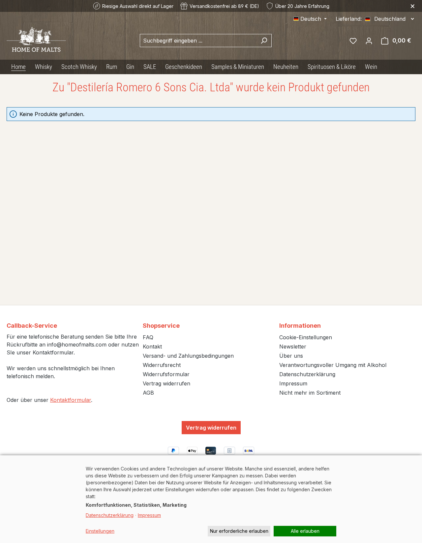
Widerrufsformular (166, 374)
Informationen (300, 325)
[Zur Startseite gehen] (36, 39)
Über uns (291, 355)
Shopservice (161, 325)
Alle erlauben (305, 531)
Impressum (293, 383)
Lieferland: (349, 18)
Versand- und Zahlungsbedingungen (188, 355)
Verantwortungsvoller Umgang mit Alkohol (332, 365)
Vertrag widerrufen (166, 383)
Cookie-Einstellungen (305, 337)
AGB (148, 392)
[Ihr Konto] (369, 40)
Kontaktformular (70, 400)
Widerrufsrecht (162, 365)
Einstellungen (100, 531)
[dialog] (211, 499)
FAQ (148, 337)
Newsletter (292, 346)
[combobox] (198, 40)
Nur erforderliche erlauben (239, 531)
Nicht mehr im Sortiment (310, 392)
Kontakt (152, 346)
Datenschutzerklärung (307, 374)
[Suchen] (264, 40)
